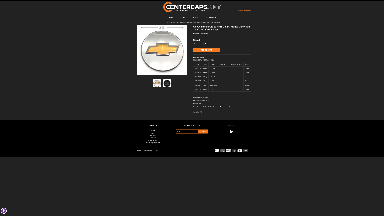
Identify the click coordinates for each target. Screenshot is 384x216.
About (196, 18)
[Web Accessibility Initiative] (4, 210)
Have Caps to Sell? (153, 143)
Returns (153, 135)
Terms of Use (152, 140)
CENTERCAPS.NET (152, 150)
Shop (183, 18)
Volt (174, 22)
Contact (211, 18)
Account (240, 10)
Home (171, 18)
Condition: (196, 33)
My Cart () (247, 10)
